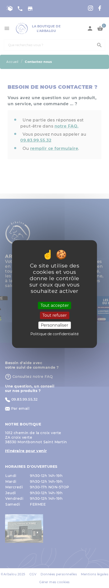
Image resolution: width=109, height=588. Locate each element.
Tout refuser (54, 315)
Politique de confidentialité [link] (54, 334)
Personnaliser (54, 325)
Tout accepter (55, 305)
